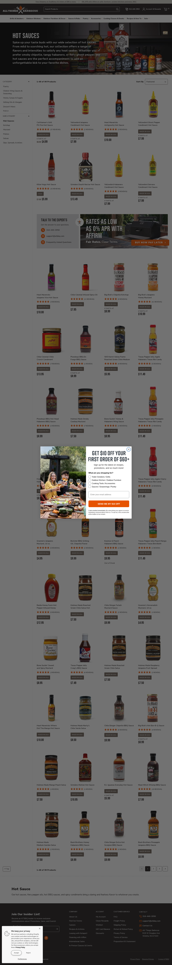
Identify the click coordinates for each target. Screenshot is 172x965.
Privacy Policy (20, 947)
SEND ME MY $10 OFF (109, 504)
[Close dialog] (129, 449)
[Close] (40, 928)
